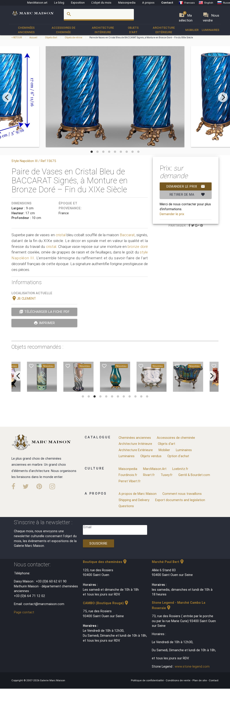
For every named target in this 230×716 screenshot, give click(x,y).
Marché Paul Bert (168, 562)
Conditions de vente (178, 680)
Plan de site (200, 680)
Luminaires (210, 30)
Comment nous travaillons (182, 493)
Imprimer (44, 323)
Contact (167, 2)
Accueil (33, 37)
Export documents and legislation (180, 500)
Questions (126, 506)
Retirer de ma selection (187, 195)
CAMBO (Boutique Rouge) (106, 603)
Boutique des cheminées (105, 562)
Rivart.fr (149, 475)
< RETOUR (16, 37)
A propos (148, 2)
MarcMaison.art (37, 2)
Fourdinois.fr (128, 475)
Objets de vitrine (73, 37)
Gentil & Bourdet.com (194, 475)
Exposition (78, 2)
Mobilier (192, 30)
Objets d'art (133, 30)
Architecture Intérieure (103, 30)
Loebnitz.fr (180, 469)
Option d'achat (178, 456)
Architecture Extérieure (164, 30)
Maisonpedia (126, 2)
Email (87, 527)
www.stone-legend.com (192, 666)
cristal (61, 234)
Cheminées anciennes (26, 30)
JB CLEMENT (23, 298)
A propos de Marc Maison (138, 493)
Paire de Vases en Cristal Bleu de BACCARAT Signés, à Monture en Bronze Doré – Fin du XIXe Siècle (141, 37)
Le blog (59, 2)
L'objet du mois (101, 2)
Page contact (24, 612)
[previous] (7, 97)
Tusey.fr (166, 475)
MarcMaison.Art (154, 469)
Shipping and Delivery (134, 500)
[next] (223, 97)
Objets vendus (150, 456)
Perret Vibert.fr (130, 481)
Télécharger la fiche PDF (44, 311)
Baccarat (127, 234)
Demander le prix (185, 186)
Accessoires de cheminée (63, 30)
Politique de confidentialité (147, 680)
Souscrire (98, 543)
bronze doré (138, 246)
